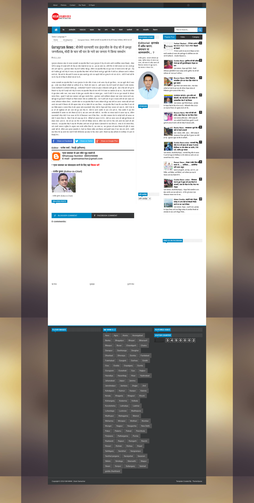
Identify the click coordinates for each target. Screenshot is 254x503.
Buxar (119, 345)
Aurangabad (137, 335)
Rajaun (121, 441)
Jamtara (123, 386)
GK (137, 30)
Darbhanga (122, 350)
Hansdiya (109, 376)
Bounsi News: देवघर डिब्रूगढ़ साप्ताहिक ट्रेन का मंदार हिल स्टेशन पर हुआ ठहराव (186, 80)
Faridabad (145, 355)
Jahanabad (110, 381)
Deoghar (135, 350)
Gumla (140, 365)
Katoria (143, 391)
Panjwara (109, 436)
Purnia (135, 436)
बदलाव (92, 30)
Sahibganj (109, 451)
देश (63, 30)
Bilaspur (108, 345)
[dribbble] (188, 5)
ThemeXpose (197, 481)
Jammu (132, 381)
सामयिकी (129, 30)
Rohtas (129, 446)
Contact (72, 5)
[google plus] (199, 5)
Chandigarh (131, 345)
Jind (144, 386)
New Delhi (145, 426)
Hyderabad (144, 376)
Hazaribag (122, 376)
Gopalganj (128, 365)
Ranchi (144, 441)
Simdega (119, 461)
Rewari (108, 446)
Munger (108, 426)
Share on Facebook (64, 141)
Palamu (118, 431)
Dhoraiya (121, 355)
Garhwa (134, 360)
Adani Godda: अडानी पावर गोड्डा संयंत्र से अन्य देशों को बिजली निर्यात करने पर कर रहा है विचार (185, 201)
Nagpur (119, 426)
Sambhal (122, 451)
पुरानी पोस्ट (130, 284)
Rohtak (119, 446)
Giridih (145, 360)
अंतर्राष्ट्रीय (72, 30)
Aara (107, 335)
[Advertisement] (154, 17)
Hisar (133, 376)
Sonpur (118, 466)
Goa (107, 365)
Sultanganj (130, 466)
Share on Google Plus (109, 141)
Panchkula (140, 431)
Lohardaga (109, 411)
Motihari (133, 421)
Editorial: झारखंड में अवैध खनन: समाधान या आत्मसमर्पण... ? (148, 47)
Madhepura (136, 411)
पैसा (99, 30)
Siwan (107, 466)
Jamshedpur (110, 386)
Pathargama (123, 436)
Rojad (139, 446)
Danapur (108, 350)
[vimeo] (177, 5)
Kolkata (135, 401)
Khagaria (119, 396)
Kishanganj (109, 401)
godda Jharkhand (112, 471)
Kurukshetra (110, 406)
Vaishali (142, 466)
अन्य (106, 30)
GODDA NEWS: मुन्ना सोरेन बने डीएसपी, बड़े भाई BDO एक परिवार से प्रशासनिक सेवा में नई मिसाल (185, 97)
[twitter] (171, 5)
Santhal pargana (112, 456)
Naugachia (131, 426)
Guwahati (122, 371)
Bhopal (131, 340)
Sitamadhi (132, 461)
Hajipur (142, 371)
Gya (133, 371)
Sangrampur (135, 451)
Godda (116, 365)
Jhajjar (135, 386)
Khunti (142, 396)
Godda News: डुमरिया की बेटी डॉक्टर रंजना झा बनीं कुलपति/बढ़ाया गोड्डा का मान (186, 63)
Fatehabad (109, 360)
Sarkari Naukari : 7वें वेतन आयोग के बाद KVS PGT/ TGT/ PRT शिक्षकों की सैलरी (186, 45)
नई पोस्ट (54, 284)
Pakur (107, 431)
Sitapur (144, 461)
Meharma (109, 421)
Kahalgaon (109, 391)
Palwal (128, 431)
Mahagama (123, 416)
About (55, 5)
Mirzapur (121, 421)
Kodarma (123, 401)
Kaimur (122, 391)
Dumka (133, 355)
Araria (125, 335)
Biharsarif (143, 340)
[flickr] (182, 5)
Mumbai (145, 421)
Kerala (108, 396)
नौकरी (121, 30)
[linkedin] (194, 5)
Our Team (82, 5)
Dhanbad (109, 355)
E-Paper (92, 5)
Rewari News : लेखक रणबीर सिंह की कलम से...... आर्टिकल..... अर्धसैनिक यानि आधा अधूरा (186, 164)
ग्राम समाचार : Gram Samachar (75, 481)
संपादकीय (146, 30)
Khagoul (131, 396)
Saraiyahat (128, 456)
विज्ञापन (155, 30)
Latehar (136, 406)
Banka (107, 340)
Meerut (136, 416)
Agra (116, 335)
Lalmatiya (124, 406)
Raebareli (109, 441)
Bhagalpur (119, 340)
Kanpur (133, 391)
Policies (63, 5)
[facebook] (166, 5)
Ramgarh (133, 441)
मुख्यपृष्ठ (92, 284)
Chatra (144, 345)
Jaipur (121, 381)
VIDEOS (83, 30)
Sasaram (141, 456)
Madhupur (109, 416)
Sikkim (108, 461)
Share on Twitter (86, 141)
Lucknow (122, 411)
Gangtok (122, 360)
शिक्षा (113, 30)
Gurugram (109, 371)
